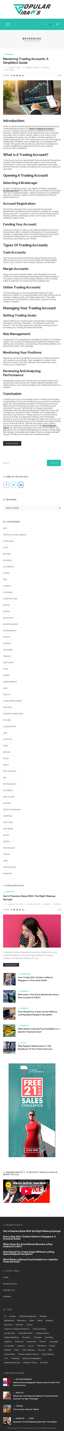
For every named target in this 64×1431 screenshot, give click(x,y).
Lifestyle (7, 739)
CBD (5, 579)
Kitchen (7, 720)
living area (9, 1346)
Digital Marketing (11, 1337)
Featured (7, 650)
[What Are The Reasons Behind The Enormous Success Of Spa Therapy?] (7, 1395)
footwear (37, 1337)
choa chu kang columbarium (17, 1329)
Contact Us (8, 1290)
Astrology (8, 541)
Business (7, 560)
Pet (4, 778)
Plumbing (8, 790)
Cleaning (7, 592)
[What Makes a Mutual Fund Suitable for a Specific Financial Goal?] (9, 1030)
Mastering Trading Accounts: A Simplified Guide (25, 60)
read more (12, 443)
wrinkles (44, 1362)
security (41, 1350)
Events (6, 637)
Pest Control (9, 771)
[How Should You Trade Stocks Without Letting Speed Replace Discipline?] (9, 1013)
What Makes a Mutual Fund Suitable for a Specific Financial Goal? (30, 1260)
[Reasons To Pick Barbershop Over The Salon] (7, 1421)
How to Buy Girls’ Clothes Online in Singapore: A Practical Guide (29, 1238)
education (26, 1337)
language (53, 1341)
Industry (7, 707)
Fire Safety (8, 662)
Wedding (7, 873)
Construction (10, 599)
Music (6, 758)
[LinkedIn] (50, 24)
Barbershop (9, 1320)
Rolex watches (28, 1350)
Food (5, 669)
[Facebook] (42, 24)
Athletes (43, 1316)
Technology (9, 848)
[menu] (7, 24)
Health (6, 694)
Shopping (7, 816)
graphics (8, 1341)
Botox (32, 1320)
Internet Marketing (13, 714)
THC (6, 1358)
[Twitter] (46, 24)
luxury (31, 1346)
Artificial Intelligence (14, 535)
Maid (5, 746)
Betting (7, 554)
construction (9, 1333)
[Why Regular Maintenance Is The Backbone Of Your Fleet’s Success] (9, 1047)
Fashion (7, 643)
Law (5, 733)
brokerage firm (11, 190)
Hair (5, 688)
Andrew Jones (32, 67)
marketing (41, 1346)
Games (6, 675)
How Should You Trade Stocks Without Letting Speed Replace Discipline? (28, 1253)
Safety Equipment (12, 809)
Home (6, 1277)
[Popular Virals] (32, 9)
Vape (5, 861)
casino (29, 1325)
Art (5, 528)
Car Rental (8, 567)
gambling (49, 1337)
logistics (21, 1346)
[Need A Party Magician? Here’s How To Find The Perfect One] (7, 1381)
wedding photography (31, 1358)
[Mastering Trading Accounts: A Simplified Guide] (32, 97)
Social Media (9, 1354)
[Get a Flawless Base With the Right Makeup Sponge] (32, 931)
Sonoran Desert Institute (28, 1354)
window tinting (30, 1362)
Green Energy (10, 682)
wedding (15, 1358)
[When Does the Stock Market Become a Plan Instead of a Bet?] (9, 996)
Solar (6, 835)
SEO (50, 1350)
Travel (6, 854)
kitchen (42, 1341)
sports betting (48, 1354)
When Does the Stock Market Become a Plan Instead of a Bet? (28, 1245)
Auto (5, 547)
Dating (6, 605)
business (8, 1325)
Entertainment (10, 624)
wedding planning (12, 1362)
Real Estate (9, 797)
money (52, 1346)
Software (8, 829)
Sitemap (7, 1297)
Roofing (7, 803)
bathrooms (21, 1320)
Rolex (16, 1350)
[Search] (57, 24)
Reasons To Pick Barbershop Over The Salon (35, 1422)
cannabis (19, 1325)
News (6, 765)
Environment (9, 631)
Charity (7, 586)
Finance (10, 54)
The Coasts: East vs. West (26, 1409)
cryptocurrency (42, 1333)
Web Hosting (9, 867)
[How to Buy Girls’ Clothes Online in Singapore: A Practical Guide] (9, 979)
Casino (6, 573)
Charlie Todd (33, 904)
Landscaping (9, 726)
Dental (6, 611)
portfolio (7, 1350)
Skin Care (8, 822)
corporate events (25, 1333)
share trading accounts (41, 128)
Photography (10, 784)
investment (31, 1341)
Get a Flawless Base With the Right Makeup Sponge (32, 1231)
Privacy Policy (10, 1284)
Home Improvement (12, 701)
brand (39, 1320)
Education (8, 618)
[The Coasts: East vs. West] (7, 1408)
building (49, 1320)
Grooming (19, 1341)
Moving (7, 752)
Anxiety (12, 1316)
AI (5, 1316)
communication (39, 1329)
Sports (6, 841)
